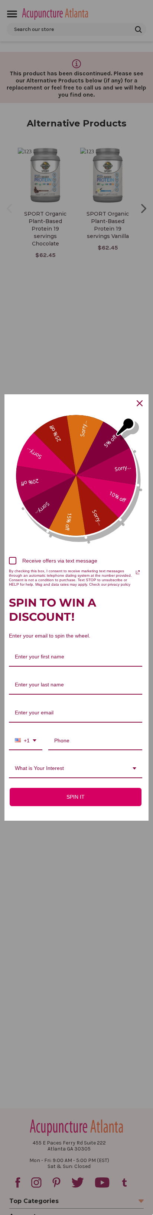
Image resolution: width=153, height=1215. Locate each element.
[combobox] (25, 741)
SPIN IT (75, 797)
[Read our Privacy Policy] (137, 572)
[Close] (140, 403)
